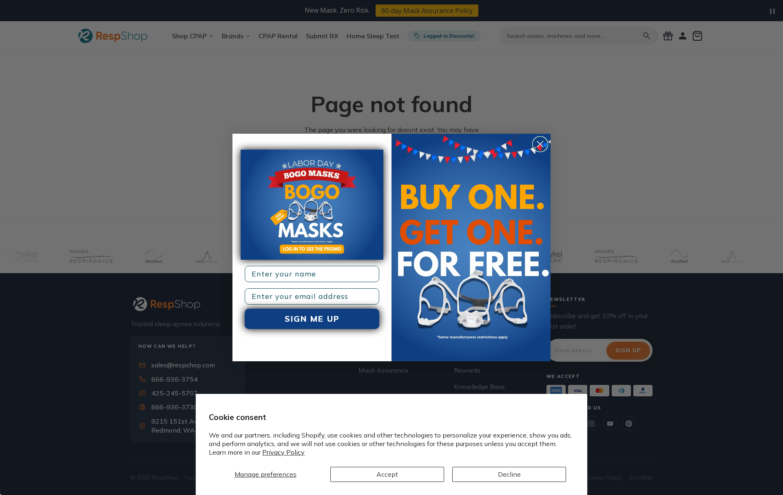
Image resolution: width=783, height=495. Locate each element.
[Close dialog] (540, 144)
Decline (509, 474)
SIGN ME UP (312, 319)
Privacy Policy (283, 452)
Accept (387, 474)
